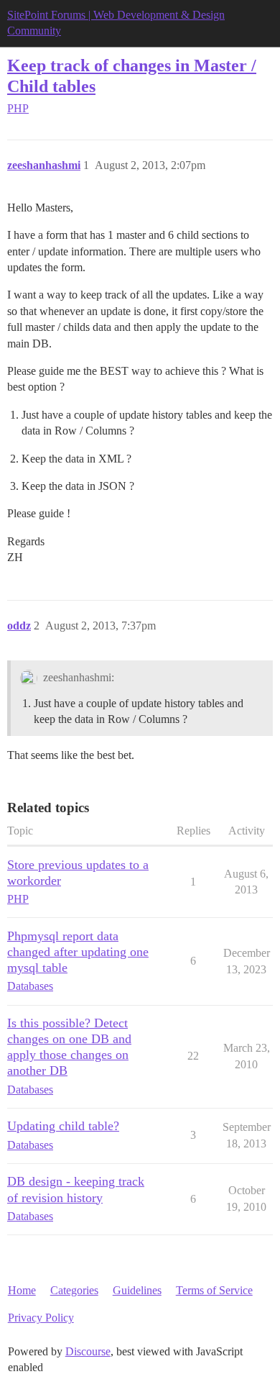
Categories (74, 1290)
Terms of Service (214, 1290)
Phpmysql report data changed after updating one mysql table (78, 952)
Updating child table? (63, 1126)
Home (22, 1290)
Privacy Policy (41, 1317)
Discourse (88, 1351)
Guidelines (137, 1290)
